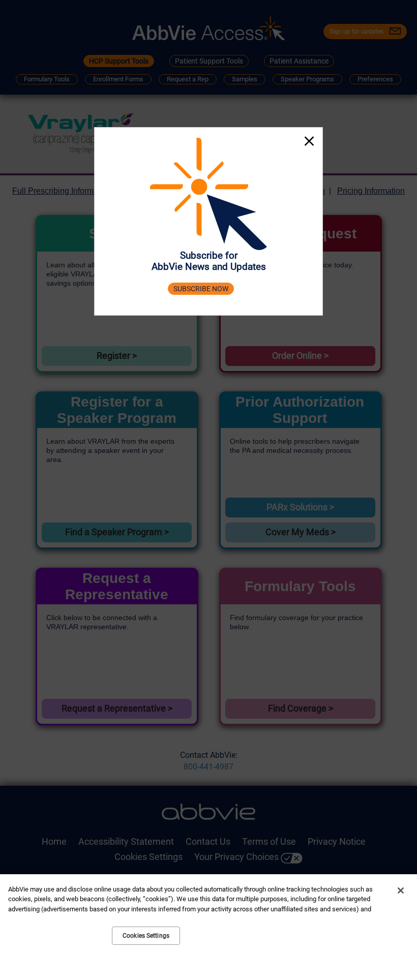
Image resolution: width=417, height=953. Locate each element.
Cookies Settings (146, 935)
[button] (309, 142)
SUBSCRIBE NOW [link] (200, 289)
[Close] (401, 890)
